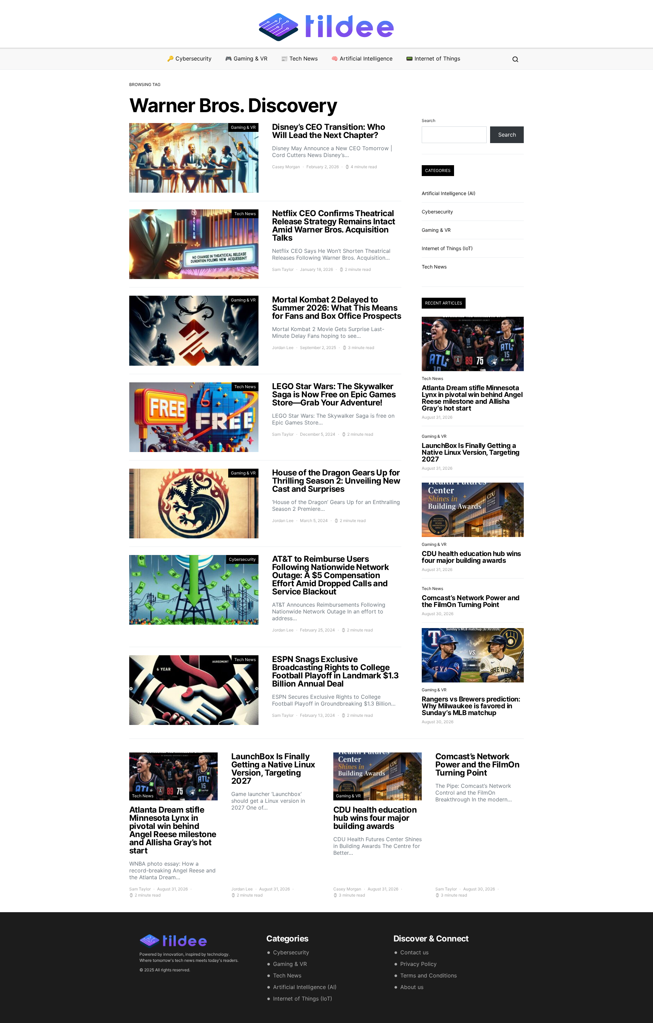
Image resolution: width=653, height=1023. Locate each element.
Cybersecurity (242, 559)
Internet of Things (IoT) (447, 248)
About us (411, 987)
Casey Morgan (286, 166)
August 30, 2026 (437, 613)
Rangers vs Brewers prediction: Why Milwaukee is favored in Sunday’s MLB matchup (471, 706)
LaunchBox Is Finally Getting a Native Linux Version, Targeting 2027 (471, 452)
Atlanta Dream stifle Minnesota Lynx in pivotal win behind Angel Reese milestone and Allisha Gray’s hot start (472, 398)
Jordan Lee (283, 347)
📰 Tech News (299, 58)
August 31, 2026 (437, 417)
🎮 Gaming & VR (246, 58)
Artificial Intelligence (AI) (448, 193)
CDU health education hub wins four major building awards (471, 557)
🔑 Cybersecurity (189, 58)
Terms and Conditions (428, 975)
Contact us (414, 952)
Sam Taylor (283, 269)
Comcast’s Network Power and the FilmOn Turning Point (471, 601)
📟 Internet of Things (433, 58)
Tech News (245, 213)
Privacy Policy (418, 963)
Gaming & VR (243, 127)
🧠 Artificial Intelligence (361, 58)
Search (428, 120)
